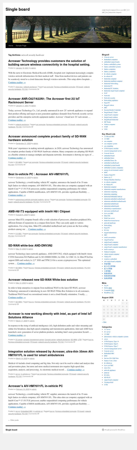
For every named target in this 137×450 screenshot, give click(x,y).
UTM (79, 339)
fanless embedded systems (112, 67)
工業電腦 (107, 271)
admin (33, 68)
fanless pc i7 (108, 177)
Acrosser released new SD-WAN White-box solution (43, 279)
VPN (105, 129)
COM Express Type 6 (111, 344)
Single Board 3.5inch (110, 112)
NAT (105, 93)
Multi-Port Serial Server (111, 220)
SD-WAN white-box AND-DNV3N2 (30, 245)
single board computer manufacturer (115, 247)
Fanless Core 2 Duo (110, 360)
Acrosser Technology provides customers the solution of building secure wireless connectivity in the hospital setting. (49, 62)
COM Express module (111, 148)
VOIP (106, 127)
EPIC (106, 172)
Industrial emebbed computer (113, 81)
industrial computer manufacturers (115, 189)
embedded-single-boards (112, 62)
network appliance (30, 87)
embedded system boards (112, 165)
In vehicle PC (108, 76)
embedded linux (109, 158)
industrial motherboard (111, 204)
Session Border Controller (112, 110)
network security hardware (78, 162)
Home (11, 45)
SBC (105, 107)
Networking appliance (111, 100)
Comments (109, 290)
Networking (108, 225)
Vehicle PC (107, 256)
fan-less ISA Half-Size (111, 358)
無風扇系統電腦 (109, 276)
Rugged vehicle (109, 105)
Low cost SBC (108, 213)
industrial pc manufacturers (112, 208)
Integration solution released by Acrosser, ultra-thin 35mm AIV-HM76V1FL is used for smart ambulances (51, 353)
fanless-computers (110, 69)
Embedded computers (111, 59)
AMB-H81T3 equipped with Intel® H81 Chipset (39, 211)
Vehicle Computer (109, 252)
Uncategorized (108, 382)
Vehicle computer (109, 124)
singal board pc (109, 240)
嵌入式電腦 (108, 268)
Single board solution (111, 117)
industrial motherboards (111, 206)
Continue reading (17, 82)
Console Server (109, 153)
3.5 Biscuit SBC (109, 136)
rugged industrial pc (110, 232)
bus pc (31, 268)
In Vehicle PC (108, 184)
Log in (106, 285)
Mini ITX (107, 216)
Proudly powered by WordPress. (115, 430)
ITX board (79, 87)
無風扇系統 (108, 273)
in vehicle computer (110, 182)
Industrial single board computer (114, 91)
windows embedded (110, 259)
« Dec (104, 322)
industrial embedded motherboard (114, 199)
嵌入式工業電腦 (109, 266)
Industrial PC (108, 86)
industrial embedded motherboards (115, 201)
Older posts (13, 420)
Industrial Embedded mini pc (113, 196)
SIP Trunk (107, 122)
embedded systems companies (113, 168)
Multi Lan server (109, 218)
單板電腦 (107, 264)
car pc (47, 199)
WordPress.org (109, 292)
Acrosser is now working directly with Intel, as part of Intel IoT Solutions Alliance (50, 315)
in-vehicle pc (25, 374)
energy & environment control (113, 170)
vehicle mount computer (111, 254)
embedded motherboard (111, 163)
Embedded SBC (27, 411)
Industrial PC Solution (111, 88)
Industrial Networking (111, 83)
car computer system (110, 143)
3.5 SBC (19, 233)
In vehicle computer (110, 74)
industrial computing (110, 192)
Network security (109, 98)
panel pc (106, 372)
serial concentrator (110, 237)
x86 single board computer (112, 261)
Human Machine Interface (112, 180)
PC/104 (25, 89)
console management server (33, 339)
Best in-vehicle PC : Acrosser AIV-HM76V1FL (38, 174)
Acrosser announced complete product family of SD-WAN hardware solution (47, 138)
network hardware (110, 223)
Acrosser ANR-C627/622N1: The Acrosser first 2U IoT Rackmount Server (44, 100)
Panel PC (107, 103)
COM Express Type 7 (111, 346)
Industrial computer (110, 79)
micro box (19, 87)
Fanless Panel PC (109, 175)
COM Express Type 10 (111, 341)
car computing (108, 146)
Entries (108, 288)
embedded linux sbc (110, 160)
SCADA (107, 375)
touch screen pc (109, 249)
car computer (48, 87)
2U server (19, 339)
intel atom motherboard (111, 211)
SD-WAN (19, 162)
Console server (50, 339)
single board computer (111, 115)
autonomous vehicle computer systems (30, 199)
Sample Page (21, 45)
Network (107, 95)
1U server (107, 329)
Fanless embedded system (112, 64)
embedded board (109, 155)
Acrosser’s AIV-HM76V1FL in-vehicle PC (35, 386)
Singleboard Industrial (111, 119)
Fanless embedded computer (64, 87)
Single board (18, 9)
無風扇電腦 (108, 278)
